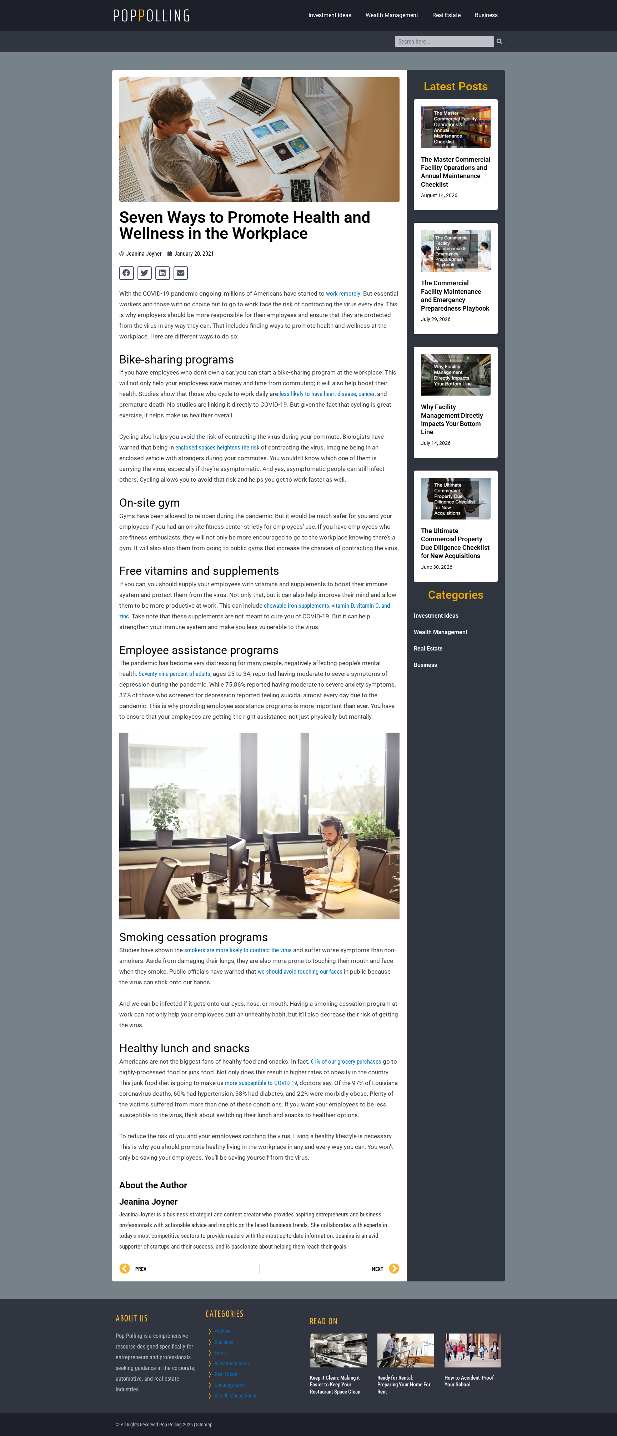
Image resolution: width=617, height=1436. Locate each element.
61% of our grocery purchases (346, 1061)
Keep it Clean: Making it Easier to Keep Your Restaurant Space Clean (335, 1385)
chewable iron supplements (296, 605)
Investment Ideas (329, 15)
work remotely (343, 293)
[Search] (499, 41)
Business (486, 15)
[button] (126, 273)
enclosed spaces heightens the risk (217, 447)
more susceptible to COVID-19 (260, 1082)
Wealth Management (392, 15)
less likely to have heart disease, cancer (327, 393)
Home (221, 1353)
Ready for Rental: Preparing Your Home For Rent (404, 1385)
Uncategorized (230, 1385)
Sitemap (204, 1424)
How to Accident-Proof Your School (469, 1381)
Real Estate (446, 15)
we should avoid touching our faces (300, 971)
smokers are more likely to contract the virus (238, 950)
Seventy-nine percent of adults (174, 673)
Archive (222, 1331)
